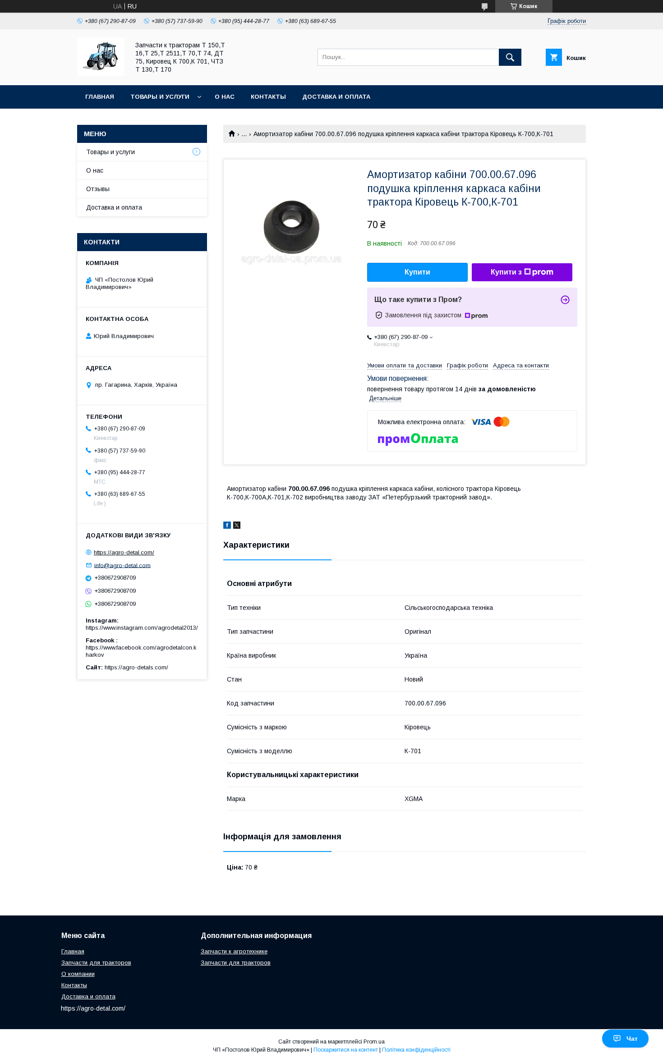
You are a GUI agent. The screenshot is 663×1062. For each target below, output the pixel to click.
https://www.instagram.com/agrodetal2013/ (142, 627)
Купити (417, 272)
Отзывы (98, 188)
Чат (632, 1038)
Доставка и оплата (336, 96)
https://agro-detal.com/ (124, 552)
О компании (78, 973)
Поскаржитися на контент (345, 1050)
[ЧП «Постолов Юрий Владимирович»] (100, 73)
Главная (99, 96)
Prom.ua (374, 1042)
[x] (236, 526)
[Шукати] (510, 57)
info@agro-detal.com (122, 565)
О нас (225, 96)
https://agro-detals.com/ (136, 667)
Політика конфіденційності (416, 1050)
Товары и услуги (159, 96)
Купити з (506, 272)
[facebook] (227, 526)
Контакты (268, 96)
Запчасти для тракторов (96, 962)
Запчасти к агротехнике (234, 951)
